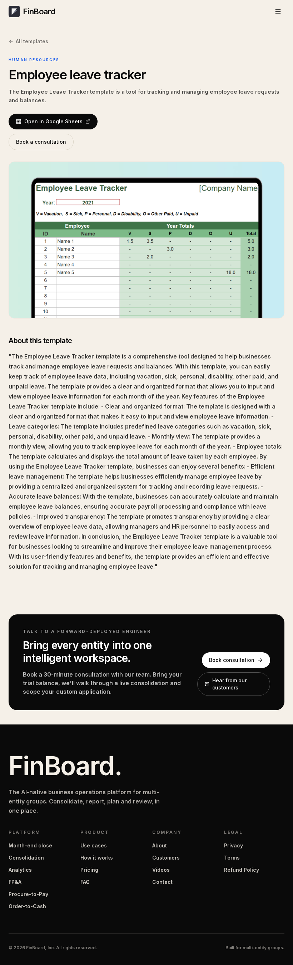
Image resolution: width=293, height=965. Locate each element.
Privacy (233, 845)
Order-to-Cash (27, 906)
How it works (96, 858)
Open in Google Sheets (53, 121)
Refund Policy (241, 870)
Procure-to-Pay (28, 894)
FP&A (15, 882)
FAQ (85, 882)
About (159, 845)
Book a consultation (41, 142)
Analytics (20, 870)
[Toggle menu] (278, 11)
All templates (32, 41)
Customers (166, 858)
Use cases (93, 845)
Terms (232, 858)
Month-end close (30, 845)
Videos (161, 870)
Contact (162, 882)
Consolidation (26, 858)
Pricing (89, 870)
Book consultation (231, 660)
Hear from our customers (229, 684)
